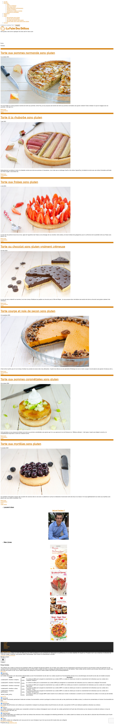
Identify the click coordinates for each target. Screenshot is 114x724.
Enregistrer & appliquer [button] (6, 721)
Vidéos (5, 15)
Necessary (5, 673)
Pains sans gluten (11, 7)
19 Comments (4, 372)
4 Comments (4, 175)
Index (8, 4)
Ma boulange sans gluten (13, 17)
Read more (3, 109)
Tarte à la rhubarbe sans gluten (21, 117)
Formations (7, 13)
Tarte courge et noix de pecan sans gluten (28, 311)
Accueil (5, 1)
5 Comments (4, 240)
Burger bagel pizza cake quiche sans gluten (18, 21)
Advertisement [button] (4, 711)
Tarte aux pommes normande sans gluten (28, 53)
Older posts (4, 504)
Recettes (6, 3)
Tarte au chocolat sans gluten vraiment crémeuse (33, 246)
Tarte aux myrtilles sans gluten (21, 443)
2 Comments (4, 437)
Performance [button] (4, 702)
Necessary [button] (3, 671)
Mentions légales (6, 651)
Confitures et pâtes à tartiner (14, 11)
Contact (6, 22)
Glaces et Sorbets (11, 9)
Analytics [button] (3, 706)
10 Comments (4, 304)
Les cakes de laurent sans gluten (15, 20)
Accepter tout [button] (4, 655)
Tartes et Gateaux (11, 5)
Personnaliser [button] (11, 655)
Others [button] (2, 717)
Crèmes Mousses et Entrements (15, 8)
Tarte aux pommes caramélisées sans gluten (30, 379)
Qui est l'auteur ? (58, 510)
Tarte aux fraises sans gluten (19, 182)
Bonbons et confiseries (13, 12)
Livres (5, 16)
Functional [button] (3, 696)
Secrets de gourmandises (13, 18)
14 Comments (4, 110)
